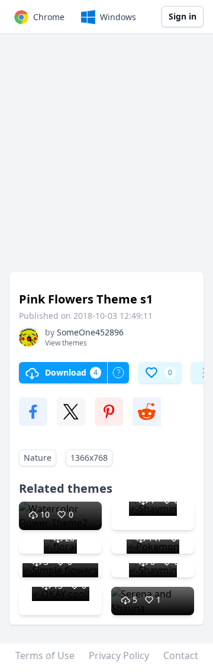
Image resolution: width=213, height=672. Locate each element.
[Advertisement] (106, 158)
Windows (118, 16)
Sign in (182, 16)
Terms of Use (45, 655)
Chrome (48, 16)
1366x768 (89, 457)
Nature (37, 457)
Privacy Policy (119, 655)
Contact (180, 655)
